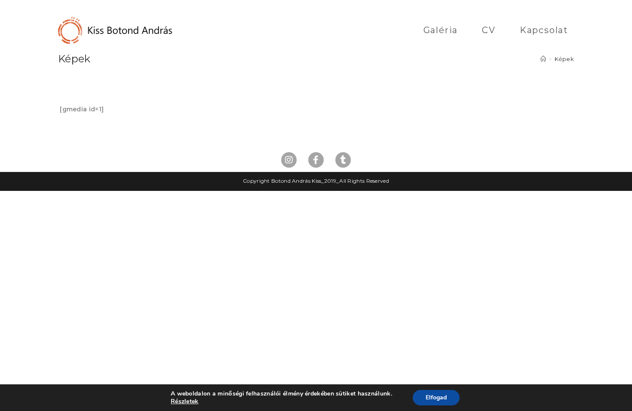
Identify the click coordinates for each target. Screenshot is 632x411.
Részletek (185, 401)
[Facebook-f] (316, 160)
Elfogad (436, 397)
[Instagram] (289, 160)
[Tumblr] (343, 160)
